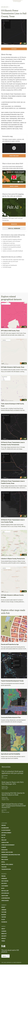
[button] (26, 2)
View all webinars (14, 228)
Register (14, 224)
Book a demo (14, 186)
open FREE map (14, 155)
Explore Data (4, 7)
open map (14, 48)
